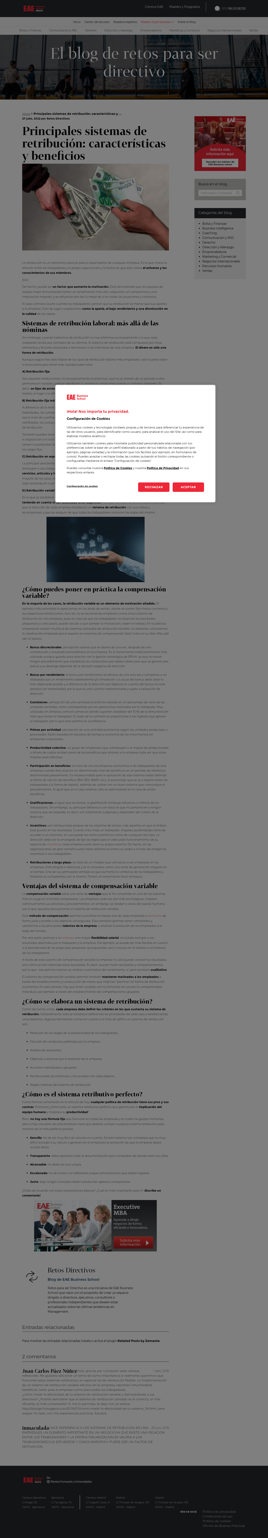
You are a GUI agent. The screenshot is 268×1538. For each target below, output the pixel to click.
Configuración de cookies (82, 486)
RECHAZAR (154, 487)
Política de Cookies (118, 468)
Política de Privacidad (163, 468)
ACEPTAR (188, 487)
